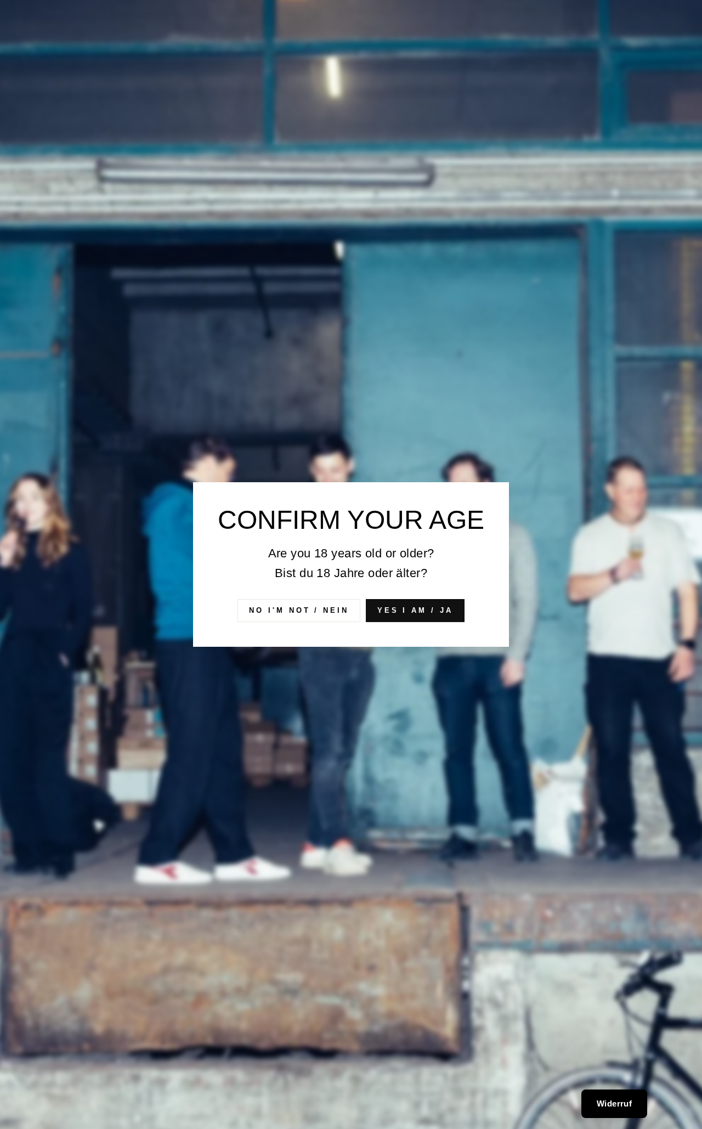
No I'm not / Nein (298, 610)
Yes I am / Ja (415, 610)
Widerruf (614, 1103)
